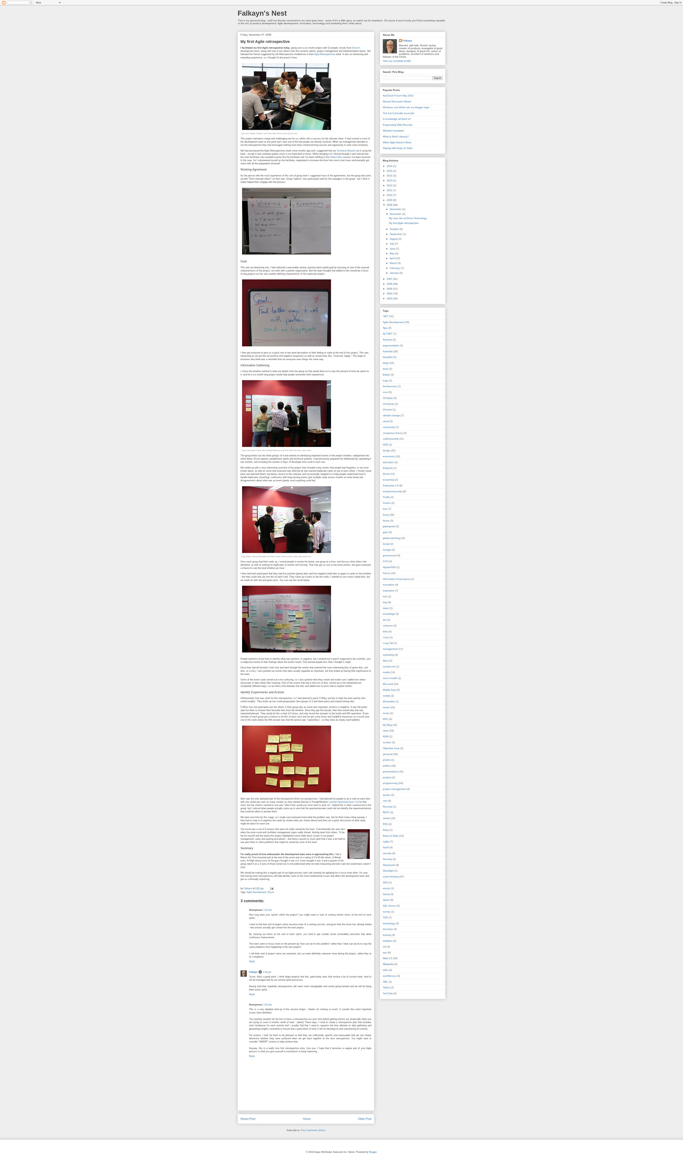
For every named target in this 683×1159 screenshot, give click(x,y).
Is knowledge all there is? (397, 118)
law (384, 619)
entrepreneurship (392, 491)
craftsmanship (391, 438)
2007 (390, 278)
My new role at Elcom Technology (408, 218)
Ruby (386, 829)
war (385, 952)
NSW (385, 736)
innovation (388, 584)
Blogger (373, 1152)
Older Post (364, 1118)
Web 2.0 (387, 958)
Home (307, 1118)
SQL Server (389, 905)
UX (384, 946)
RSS (385, 824)
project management (394, 789)
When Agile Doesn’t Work (397, 142)
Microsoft (388, 684)
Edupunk (388, 467)
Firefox (387, 503)
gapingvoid (389, 526)
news (386, 730)
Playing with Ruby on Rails (397, 148)
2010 (390, 195)
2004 (390, 293)
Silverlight (388, 870)
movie (386, 707)
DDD (385, 444)
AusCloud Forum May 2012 (398, 95)
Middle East (389, 689)
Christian (388, 398)
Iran (385, 596)
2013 (390, 180)
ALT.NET (388, 333)
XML (385, 981)
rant (385, 800)
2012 (390, 185)
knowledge (389, 613)
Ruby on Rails (390, 835)
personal (388, 754)
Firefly (386, 497)
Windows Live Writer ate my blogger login (406, 107)
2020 (390, 166)
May (392, 253)
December (396, 209)
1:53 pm (267, 972)
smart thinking (391, 876)
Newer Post (247, 1118)
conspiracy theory (393, 433)
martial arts (389, 666)
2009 (390, 200)
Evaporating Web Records (397, 124)
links (385, 631)
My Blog (387, 724)
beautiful (387, 357)
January (394, 272)
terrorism (388, 929)
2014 (390, 175)
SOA (385, 882)
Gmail (386, 543)
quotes (386, 794)
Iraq (385, 602)
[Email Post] (271, 888)
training (387, 935)
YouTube (388, 993)
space (386, 899)
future (386, 520)
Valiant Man (336, 157)
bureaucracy (390, 386)
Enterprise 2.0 (391, 485)
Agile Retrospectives (324, 54)
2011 (390, 190)
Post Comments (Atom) (313, 1130)
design (386, 450)
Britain (386, 374)
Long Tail (388, 643)
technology (389, 923)
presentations (390, 771)
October (394, 229)
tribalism (387, 940)
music (386, 713)
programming (390, 783)
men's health (390, 678)
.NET (385, 316)
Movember (389, 701)
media (386, 672)
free (385, 508)
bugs (385, 380)
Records (387, 806)
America (387, 339)
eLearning (388, 479)
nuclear (387, 742)
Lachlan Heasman (338, 802)
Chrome (387, 409)
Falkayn (253, 972)
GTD (385, 561)
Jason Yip (353, 802)
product (387, 777)
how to (386, 573)
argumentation (391, 345)
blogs (386, 362)
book (385, 368)
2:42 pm (267, 1004)
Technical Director (346, 150)
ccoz (385, 392)
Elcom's (356, 47)
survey (386, 911)
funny (386, 514)
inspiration (388, 590)
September (396, 234)
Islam (386, 608)
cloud (386, 421)
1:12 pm (267, 910)
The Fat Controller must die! (398, 113)
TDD (385, 917)
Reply (252, 961)
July (392, 243)
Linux (386, 637)
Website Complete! (393, 130)
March (394, 263)
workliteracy (389, 975)
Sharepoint (389, 865)
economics (389, 456)
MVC (385, 719)
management (390, 648)
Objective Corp (391, 748)
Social (386, 894)
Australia (388, 351)
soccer (386, 888)
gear (385, 532)
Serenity (387, 859)
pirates (386, 759)
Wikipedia (388, 964)
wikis (385, 970)
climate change (391, 415)
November (396, 214)
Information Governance (396, 579)
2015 (390, 170)
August (394, 238)
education (388, 462)
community (389, 427)
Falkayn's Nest (262, 13)
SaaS (386, 847)
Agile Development (256, 892)
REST (386, 812)
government (389, 555)
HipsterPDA (389, 567)
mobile (386, 695)
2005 (390, 288)
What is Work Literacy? (396, 136)
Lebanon (388, 625)
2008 (390, 204)
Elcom (271, 892)
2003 (390, 298)
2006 (390, 283)
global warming (391, 538)
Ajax (385, 327)
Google (387, 549)
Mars (385, 660)
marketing (388, 654)
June (393, 248)
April (392, 258)
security (387, 853)
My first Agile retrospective (404, 223)
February (395, 268)
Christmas (388, 403)
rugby (386, 841)
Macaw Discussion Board (397, 101)
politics (386, 765)
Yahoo (386, 987)
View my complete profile (397, 60)
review (386, 818)
